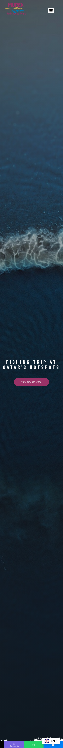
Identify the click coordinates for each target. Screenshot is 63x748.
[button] (51, 10)
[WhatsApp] (33, 744)
